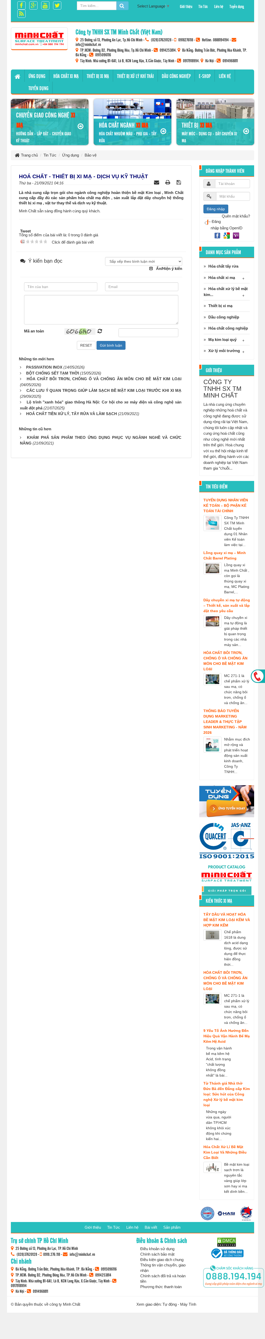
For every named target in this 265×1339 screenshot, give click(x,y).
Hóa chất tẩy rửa (223, 266)
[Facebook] (218, 235)
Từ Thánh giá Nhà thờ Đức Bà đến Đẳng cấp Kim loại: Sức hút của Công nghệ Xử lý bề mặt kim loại (226, 1094)
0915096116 (103, 54)
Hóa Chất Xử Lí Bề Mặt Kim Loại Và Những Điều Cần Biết (225, 1152)
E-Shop (205, 76)
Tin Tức (203, 6)
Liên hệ (218, 6)
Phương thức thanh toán (161, 1286)
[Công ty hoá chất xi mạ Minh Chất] (39, 38)
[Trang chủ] (17, 75)
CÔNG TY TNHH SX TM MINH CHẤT (222, 388)
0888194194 (221, 39)
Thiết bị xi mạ (98, 76)
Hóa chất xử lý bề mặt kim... (226, 291)
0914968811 (230, 60)
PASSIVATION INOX (44, 367)
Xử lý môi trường (224, 350)
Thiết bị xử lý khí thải (135, 76)
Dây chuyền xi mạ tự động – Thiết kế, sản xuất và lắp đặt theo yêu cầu (226, 605)
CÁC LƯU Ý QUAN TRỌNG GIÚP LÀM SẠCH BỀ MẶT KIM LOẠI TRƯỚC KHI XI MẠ (103, 390)
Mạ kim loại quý (222, 339)
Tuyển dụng (237, 6)
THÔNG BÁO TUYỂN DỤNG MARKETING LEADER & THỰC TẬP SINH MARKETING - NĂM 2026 (225, 722)
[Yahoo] (236, 235)
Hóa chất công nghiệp (228, 328)
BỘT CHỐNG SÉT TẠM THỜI (52, 373)
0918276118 (185, 39)
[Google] (227, 235)
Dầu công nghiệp (176, 76)
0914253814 (168, 50)
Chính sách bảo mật (157, 1254)
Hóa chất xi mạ (66, 76)
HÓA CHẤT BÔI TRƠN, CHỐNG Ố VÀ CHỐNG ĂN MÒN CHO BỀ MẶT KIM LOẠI (104, 379)
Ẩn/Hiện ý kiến (169, 268)
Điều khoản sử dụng (157, 1249)
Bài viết (151, 1227)
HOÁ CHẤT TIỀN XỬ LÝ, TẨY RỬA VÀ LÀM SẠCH (71, 413)
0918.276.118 (51, 1254)
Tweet (25, 231)
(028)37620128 (161, 39)
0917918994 (191, 60)
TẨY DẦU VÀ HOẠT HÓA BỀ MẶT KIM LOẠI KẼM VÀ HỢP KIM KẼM (226, 919)
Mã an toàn (34, 331)
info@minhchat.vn (88, 44)
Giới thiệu (186, 6)
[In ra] (168, 182)
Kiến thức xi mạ (219, 900)
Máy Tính (188, 1304)
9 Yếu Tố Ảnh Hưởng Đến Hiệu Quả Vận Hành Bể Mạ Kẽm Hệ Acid (226, 1036)
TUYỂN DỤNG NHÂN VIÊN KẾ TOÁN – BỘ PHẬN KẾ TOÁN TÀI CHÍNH (225, 505)
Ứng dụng (36, 76)
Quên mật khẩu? (236, 216)
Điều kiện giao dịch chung (161, 1259)
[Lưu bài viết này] (179, 182)
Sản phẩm (172, 1227)
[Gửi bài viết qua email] (157, 182)
